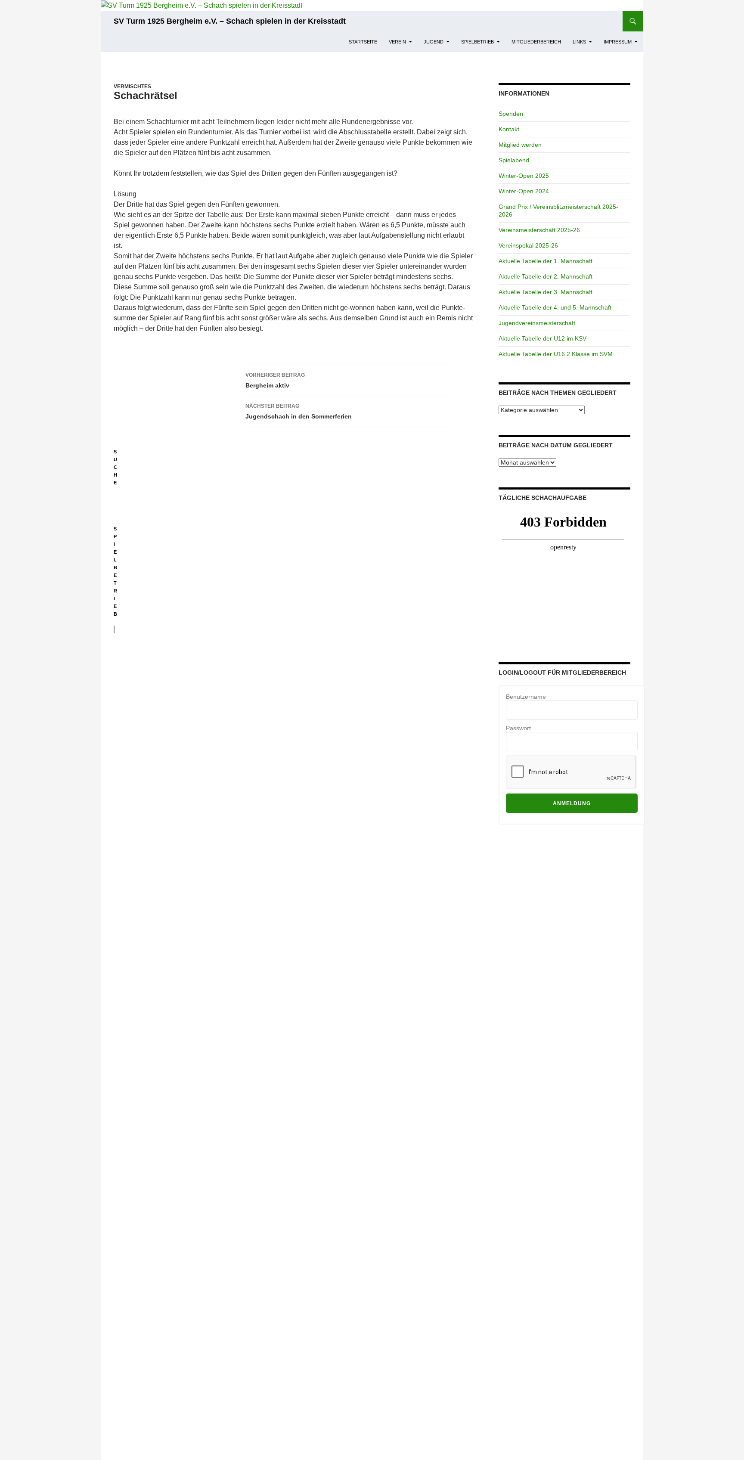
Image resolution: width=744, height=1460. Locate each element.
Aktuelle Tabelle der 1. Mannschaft (545, 260)
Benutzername (526, 696)
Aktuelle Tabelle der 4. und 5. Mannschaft (555, 307)
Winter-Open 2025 (524, 175)
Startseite (363, 41)
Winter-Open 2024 (524, 191)
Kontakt (509, 129)
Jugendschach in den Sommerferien (298, 411)
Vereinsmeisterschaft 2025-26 (539, 229)
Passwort (518, 728)
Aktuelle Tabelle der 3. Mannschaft (545, 291)
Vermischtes (132, 87)
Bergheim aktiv (275, 380)
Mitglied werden (520, 144)
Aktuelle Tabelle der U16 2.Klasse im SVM (556, 353)
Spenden (511, 113)
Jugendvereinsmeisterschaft (537, 322)
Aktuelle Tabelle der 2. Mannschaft (545, 276)
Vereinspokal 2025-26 (528, 245)
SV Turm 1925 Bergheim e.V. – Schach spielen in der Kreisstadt (230, 21)
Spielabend (514, 160)
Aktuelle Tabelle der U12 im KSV (542, 338)
